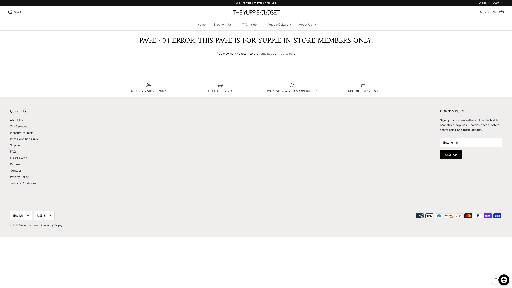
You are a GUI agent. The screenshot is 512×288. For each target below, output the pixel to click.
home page (266, 53)
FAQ (13, 151)
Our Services (18, 126)
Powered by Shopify (51, 225)
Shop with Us (223, 24)
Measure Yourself (21, 133)
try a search (286, 53)
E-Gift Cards (18, 158)
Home (201, 24)
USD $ (496, 2)
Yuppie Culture (278, 24)
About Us (305, 24)
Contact (15, 170)
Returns (15, 164)
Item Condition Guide (24, 139)
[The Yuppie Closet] (256, 12)
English (483, 2)
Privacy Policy (19, 177)
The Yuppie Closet (29, 225)
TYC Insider (250, 24)
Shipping (16, 145)
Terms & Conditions (23, 183)
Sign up (451, 154)
